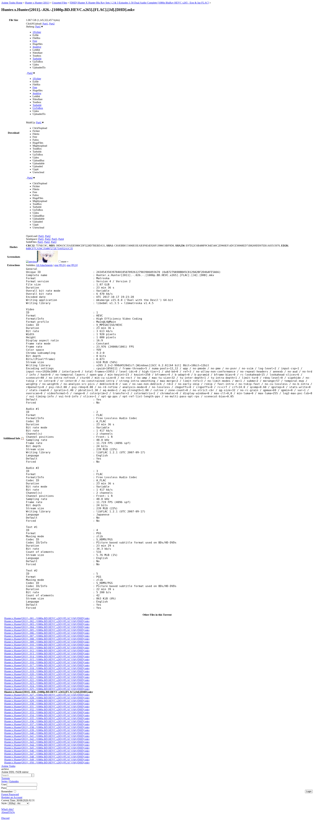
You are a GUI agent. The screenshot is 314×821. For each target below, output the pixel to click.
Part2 (52, 23)
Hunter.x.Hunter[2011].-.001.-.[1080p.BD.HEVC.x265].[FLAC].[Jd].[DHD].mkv (47, 618)
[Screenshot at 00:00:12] (31, 261)
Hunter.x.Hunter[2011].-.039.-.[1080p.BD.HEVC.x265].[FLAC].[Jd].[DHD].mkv (47, 730)
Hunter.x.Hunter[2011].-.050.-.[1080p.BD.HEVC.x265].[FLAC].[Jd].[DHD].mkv (47, 762)
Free (35, 41)
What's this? (7, 809)
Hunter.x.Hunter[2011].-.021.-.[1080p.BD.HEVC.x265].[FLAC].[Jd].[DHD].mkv (47, 677)
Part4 (61, 239)
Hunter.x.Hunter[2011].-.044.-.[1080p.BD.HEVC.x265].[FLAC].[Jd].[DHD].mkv (47, 745)
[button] (60, 261)
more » (64, 261)
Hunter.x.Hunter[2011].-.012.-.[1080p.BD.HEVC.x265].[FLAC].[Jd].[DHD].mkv (47, 650)
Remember (7, 791)
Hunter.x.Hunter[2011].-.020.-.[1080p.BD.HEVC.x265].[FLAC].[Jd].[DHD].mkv (47, 674)
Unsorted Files (59, 2)
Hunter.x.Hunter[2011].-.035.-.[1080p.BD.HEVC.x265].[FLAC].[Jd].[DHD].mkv (47, 718)
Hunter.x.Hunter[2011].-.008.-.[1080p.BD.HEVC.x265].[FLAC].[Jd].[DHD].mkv (47, 639)
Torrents (5, 778)
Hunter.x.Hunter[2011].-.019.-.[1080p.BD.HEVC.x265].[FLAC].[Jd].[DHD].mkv (47, 671)
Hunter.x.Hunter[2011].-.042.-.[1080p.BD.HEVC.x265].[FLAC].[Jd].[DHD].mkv (47, 739)
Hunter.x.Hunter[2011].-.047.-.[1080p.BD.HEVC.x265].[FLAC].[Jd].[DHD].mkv (47, 753)
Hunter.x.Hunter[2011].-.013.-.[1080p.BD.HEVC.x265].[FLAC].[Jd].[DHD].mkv (47, 653)
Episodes (14, 781)
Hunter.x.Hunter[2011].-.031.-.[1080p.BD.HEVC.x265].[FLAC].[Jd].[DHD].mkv (47, 706)
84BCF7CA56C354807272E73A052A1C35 (49, 248)
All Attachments (44, 265)
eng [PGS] (59, 265)
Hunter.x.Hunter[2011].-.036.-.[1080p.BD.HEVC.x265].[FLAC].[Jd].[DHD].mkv (47, 721)
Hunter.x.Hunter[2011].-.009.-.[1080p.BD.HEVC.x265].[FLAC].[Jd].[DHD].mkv (47, 642)
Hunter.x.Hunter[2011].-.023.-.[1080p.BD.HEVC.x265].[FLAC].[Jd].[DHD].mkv (47, 683)
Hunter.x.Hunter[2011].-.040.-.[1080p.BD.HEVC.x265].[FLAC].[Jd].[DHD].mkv (47, 733)
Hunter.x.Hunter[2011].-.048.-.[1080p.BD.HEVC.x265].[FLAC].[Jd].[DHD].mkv (47, 756)
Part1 (45, 23)
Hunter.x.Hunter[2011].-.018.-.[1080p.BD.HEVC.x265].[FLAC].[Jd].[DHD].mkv (47, 668)
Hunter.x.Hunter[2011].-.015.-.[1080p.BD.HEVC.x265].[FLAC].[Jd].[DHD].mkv (47, 659)
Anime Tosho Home (11, 2)
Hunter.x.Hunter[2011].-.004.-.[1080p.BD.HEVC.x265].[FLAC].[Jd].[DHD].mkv (47, 627)
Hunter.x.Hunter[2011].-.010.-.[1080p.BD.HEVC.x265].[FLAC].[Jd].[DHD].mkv (47, 644)
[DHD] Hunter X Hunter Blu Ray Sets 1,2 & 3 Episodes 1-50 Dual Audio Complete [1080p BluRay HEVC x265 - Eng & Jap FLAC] (139, 2)
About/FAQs (8, 812)
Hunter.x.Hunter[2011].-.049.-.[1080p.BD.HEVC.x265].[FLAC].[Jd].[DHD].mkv (47, 759)
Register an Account (11, 797)
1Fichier (37, 32)
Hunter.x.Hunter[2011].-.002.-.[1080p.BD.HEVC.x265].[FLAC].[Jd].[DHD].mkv (47, 621)
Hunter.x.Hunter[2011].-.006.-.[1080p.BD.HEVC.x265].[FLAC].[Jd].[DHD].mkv (47, 633)
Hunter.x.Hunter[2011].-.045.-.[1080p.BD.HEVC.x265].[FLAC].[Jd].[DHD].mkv (47, 748)
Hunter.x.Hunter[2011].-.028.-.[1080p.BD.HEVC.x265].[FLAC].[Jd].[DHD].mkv (47, 697)
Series (4, 781)
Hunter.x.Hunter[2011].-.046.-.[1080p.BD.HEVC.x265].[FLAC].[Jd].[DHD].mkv (47, 750)
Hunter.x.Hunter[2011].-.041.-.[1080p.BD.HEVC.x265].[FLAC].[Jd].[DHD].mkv (47, 736)
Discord (5, 818)
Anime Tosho (8, 766)
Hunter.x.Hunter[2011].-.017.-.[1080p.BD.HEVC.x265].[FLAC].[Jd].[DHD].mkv (47, 665)
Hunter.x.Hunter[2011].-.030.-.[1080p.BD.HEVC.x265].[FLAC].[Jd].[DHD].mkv (47, 703)
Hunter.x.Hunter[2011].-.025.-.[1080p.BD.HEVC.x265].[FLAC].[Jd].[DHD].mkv (47, 689)
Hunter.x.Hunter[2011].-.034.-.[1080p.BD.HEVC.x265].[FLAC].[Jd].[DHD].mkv (47, 715)
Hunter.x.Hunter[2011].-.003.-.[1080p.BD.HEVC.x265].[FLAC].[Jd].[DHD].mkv (47, 624)
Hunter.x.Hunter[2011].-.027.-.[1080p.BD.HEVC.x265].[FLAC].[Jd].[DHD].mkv (47, 695)
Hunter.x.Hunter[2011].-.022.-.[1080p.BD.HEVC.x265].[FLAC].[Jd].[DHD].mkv (47, 680)
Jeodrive (37, 46)
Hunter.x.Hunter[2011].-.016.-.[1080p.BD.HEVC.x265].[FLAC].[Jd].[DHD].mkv (47, 662)
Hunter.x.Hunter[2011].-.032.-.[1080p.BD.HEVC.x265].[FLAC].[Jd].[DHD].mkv (47, 709)
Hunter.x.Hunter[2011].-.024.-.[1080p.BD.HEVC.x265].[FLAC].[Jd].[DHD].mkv (47, 686)
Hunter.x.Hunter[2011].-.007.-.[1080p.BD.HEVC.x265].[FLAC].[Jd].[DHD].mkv (47, 636)
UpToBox (38, 108)
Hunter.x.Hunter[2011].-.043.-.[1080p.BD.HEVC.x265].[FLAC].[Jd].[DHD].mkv (47, 742)
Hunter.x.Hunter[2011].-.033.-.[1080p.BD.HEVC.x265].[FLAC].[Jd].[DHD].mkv (47, 712)
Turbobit (37, 58)
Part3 (54, 239)
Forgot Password (10, 794)
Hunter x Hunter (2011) (37, 2)
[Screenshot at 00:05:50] (47, 261)
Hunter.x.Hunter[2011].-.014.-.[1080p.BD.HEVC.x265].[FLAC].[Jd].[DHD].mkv (47, 656)
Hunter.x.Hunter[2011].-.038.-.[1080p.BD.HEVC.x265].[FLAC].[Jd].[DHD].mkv (47, 727)
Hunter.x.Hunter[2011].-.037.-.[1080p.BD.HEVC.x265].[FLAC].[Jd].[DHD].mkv (47, 724)
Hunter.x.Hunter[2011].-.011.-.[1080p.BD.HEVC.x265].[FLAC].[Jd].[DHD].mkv (46, 647)
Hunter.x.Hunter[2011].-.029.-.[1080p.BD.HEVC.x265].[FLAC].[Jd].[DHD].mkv (47, 700)
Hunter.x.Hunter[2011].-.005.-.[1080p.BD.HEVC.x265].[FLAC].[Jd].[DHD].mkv (47, 630)
